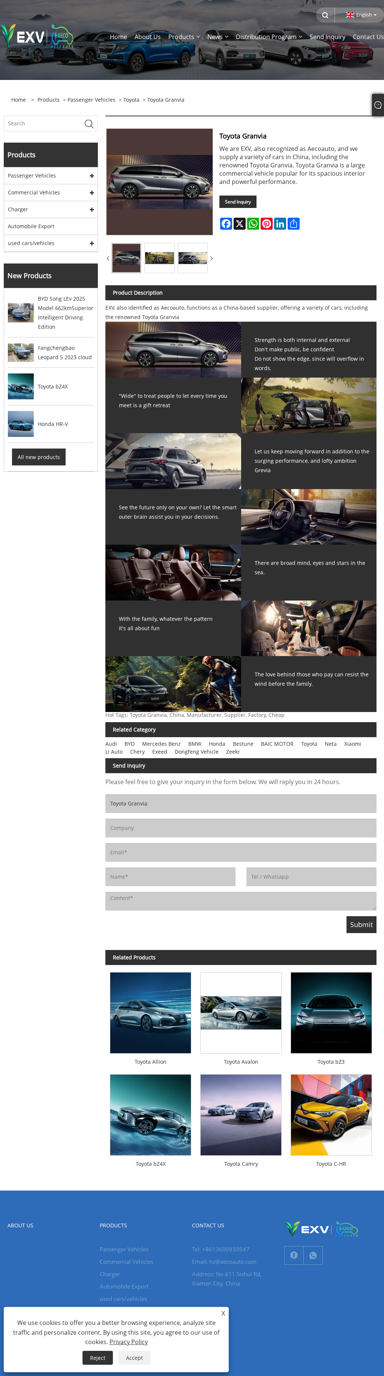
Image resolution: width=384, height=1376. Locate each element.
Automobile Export (31, 226)
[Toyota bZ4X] (150, 1113)
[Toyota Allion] (150, 1011)
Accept (134, 1357)
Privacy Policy (129, 1342)
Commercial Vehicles (34, 192)
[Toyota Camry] (241, 1113)
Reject (97, 1357)
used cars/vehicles (31, 243)
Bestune (243, 743)
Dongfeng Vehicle (197, 751)
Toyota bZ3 (331, 1061)
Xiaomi (352, 743)
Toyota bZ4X (151, 1163)
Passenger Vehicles (92, 99)
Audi (111, 743)
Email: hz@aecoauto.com (224, 1261)
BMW (194, 743)
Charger (18, 209)
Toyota (131, 99)
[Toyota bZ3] (331, 1011)
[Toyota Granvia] (126, 258)
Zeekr (233, 751)
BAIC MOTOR (277, 743)
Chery (137, 751)
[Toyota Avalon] (241, 1011)
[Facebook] (294, 1255)
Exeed (159, 751)
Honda (217, 743)
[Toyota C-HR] (331, 1113)
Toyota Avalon (241, 1061)
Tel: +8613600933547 (220, 1249)
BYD (129, 743)
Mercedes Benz (161, 743)
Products (49, 99)
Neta (331, 743)
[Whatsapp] (313, 1255)
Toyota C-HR (331, 1163)
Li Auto (114, 751)
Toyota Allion (150, 1061)
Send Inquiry (238, 202)
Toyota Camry (241, 1163)
